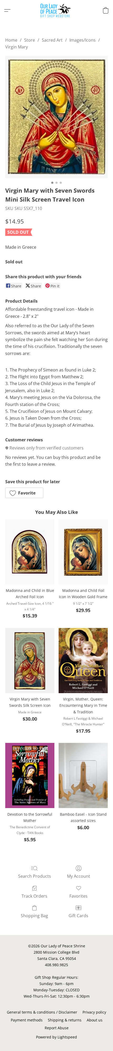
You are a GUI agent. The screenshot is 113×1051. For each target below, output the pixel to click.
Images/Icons (82, 40)
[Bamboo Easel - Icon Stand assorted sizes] (83, 775)
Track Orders (34, 896)
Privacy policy (94, 1012)
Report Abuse (57, 1027)
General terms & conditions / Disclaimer (42, 1012)
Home (11, 40)
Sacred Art (52, 40)
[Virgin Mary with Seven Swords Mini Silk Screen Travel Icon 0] (56, 117)
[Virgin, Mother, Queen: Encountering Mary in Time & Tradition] (83, 660)
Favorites (78, 896)
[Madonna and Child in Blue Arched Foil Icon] (29, 552)
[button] (56, 10)
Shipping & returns (64, 1019)
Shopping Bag (34, 916)
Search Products (34, 876)
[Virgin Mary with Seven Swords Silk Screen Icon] (29, 660)
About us (94, 1019)
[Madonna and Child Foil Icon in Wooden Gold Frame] (83, 552)
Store (29, 40)
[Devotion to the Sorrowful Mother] (29, 775)
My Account (78, 876)
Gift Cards (78, 916)
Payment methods (27, 1019)
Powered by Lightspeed (56, 1037)
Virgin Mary (16, 47)
